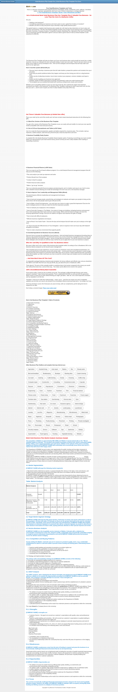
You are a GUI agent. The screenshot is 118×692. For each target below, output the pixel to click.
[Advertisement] (59, 47)
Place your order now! (49, 288)
